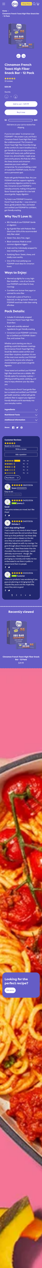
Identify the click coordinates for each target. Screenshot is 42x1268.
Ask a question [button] (21, 454)
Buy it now (21, 112)
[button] (34, 4)
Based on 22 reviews (12, 446)
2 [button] (16, 595)
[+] (15, 96)
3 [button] (21, 595)
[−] (6, 96)
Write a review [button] (21, 449)
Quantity (7, 92)
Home (4, 11)
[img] (17, 485)
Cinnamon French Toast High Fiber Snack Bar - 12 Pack (20, 14)
